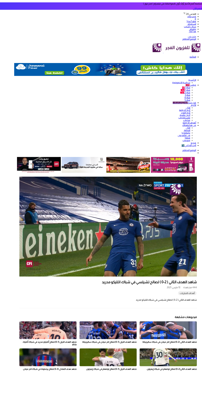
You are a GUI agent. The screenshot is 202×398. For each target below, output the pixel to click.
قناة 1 (186, 87)
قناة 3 (187, 95)
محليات (186, 120)
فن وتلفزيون (184, 135)
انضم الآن (197, 8)
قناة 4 (187, 97)
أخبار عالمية (185, 115)
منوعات (186, 140)
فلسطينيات (184, 117)
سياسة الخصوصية (181, 82)
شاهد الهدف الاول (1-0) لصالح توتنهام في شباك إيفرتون (111, 369)
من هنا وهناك (189, 125)
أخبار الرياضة (184, 110)
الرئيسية (192, 80)
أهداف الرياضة (189, 122)
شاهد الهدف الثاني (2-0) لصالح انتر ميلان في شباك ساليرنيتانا (170, 342)
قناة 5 (187, 100)
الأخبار (193, 105)
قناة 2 (185, 92)
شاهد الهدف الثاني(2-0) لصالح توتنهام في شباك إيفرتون (172, 369)
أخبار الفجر (185, 112)
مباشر (191, 85)
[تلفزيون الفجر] (163, 52)
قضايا (187, 138)
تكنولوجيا (186, 133)
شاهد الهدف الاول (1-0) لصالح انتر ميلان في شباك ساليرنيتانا (109, 342)
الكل (188, 107)
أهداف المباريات (187, 293)
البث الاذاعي (189, 145)
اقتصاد (187, 130)
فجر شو (184, 102)
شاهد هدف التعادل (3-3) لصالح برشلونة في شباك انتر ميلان (50, 369)
